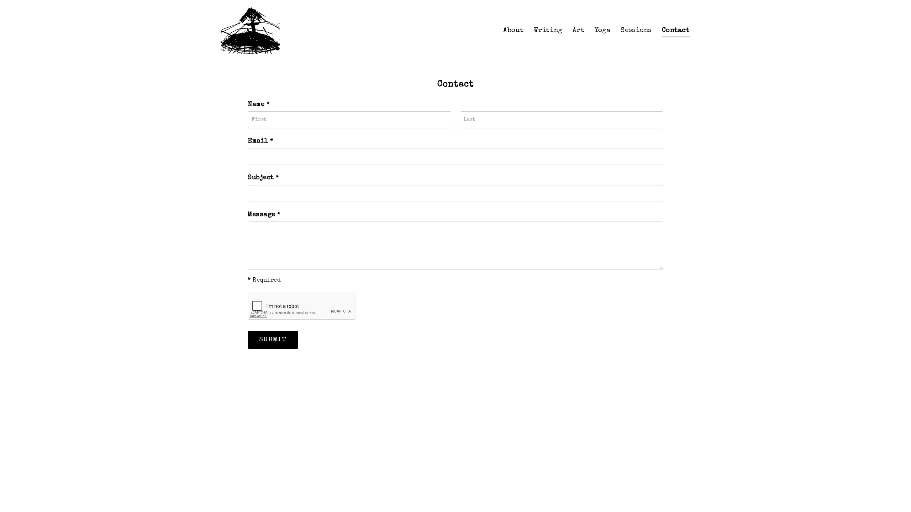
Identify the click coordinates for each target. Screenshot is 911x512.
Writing (548, 30)
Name (258, 104)
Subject (263, 178)
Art (578, 30)
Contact (676, 30)
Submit (273, 340)
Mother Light (253, 30)
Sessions (636, 30)
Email (260, 141)
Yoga (603, 30)
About (513, 30)
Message (264, 215)
